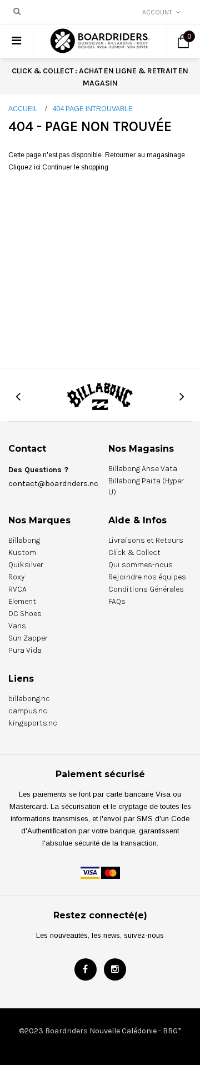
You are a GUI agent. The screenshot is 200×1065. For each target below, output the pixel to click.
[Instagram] (115, 969)
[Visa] (90, 872)
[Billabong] (100, 395)
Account (157, 12)
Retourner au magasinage (145, 155)
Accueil (23, 109)
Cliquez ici (25, 167)
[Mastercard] (110, 872)
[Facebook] (85, 969)
